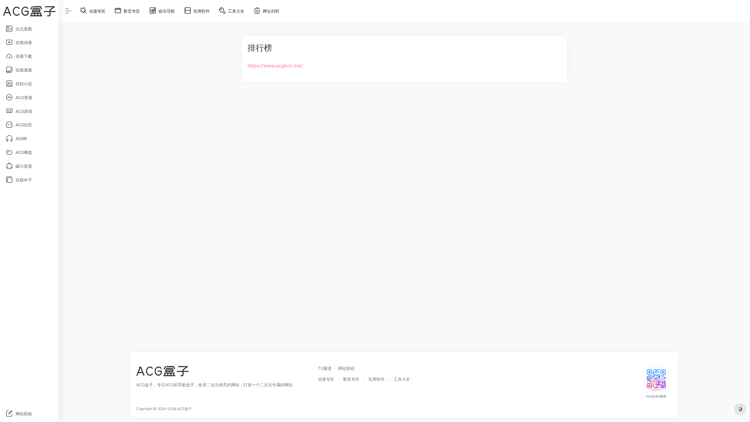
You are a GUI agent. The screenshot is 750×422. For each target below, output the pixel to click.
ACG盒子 (184, 408)
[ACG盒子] (162, 373)
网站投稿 (346, 368)
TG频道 (325, 368)
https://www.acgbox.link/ (275, 66)
